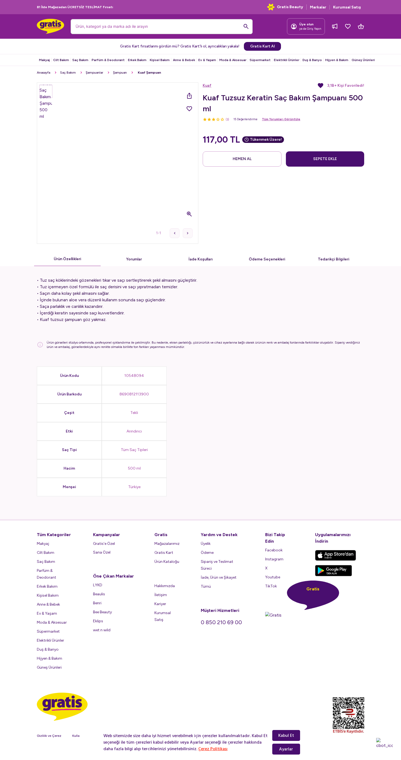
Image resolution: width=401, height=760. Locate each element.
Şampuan (120, 72)
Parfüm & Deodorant (108, 60)
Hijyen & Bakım (336, 60)
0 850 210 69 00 (221, 622)
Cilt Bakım (61, 60)
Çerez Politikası (213, 748)
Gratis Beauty (290, 7)
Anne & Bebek (184, 60)
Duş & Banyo (312, 60)
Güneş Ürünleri (363, 60)
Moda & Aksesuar (232, 60)
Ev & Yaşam (207, 60)
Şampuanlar (94, 72)
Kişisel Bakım (160, 60)
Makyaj (44, 60)
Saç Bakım (80, 60)
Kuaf (207, 85)
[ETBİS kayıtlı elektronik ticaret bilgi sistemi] (348, 715)
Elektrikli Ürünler (286, 60)
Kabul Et (286, 735)
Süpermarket (260, 60)
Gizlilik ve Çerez (49, 736)
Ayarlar (286, 749)
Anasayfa (43, 72)
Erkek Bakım (137, 60)
